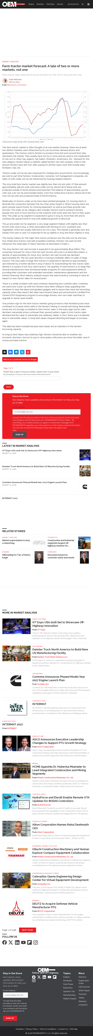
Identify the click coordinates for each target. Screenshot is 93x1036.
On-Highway (37, 646)
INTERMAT (39, 704)
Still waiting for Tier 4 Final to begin (16, 556)
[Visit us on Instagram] (35, 942)
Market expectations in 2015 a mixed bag (16, 541)
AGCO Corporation (45, 747)
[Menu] (88, 4)
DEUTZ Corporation (46, 911)
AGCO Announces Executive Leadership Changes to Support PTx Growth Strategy (59, 741)
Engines (5, 552)
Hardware (52, 552)
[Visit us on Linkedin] (17, 942)
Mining (35, 763)
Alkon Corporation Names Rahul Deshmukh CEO (60, 826)
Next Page (27, 930)
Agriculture (38, 736)
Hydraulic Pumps (39, 821)
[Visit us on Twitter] (10, 942)
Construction (38, 701)
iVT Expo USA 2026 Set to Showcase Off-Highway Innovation (32, 450)
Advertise (20, 1029)
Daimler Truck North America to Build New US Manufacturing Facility (36, 466)
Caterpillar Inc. (44, 884)
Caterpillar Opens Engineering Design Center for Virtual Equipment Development (60, 878)
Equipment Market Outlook (44, 846)
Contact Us (63, 1029)
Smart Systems (39, 619)
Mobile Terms (72, 428)
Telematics (53, 537)
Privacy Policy (22, 430)
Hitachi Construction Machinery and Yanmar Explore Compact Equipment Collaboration (60, 851)
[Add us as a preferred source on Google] (28, 352)
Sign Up (19, 435)
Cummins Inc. (43, 684)
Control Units (39, 794)
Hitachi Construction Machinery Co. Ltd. (55, 778)
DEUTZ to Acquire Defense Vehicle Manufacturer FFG (55, 905)
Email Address (19, 407)
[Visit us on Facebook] (4, 942)
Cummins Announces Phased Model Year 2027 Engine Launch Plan (34, 482)
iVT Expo (41, 630)
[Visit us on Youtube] (23, 942)
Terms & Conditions (48, 1029)
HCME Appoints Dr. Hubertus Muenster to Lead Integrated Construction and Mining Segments (59, 770)
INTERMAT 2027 (10, 498)
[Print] (4, 352)
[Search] (82, 4)
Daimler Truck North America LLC (52, 657)
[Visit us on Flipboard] (29, 942)
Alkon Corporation (45, 832)
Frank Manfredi (15, 79)
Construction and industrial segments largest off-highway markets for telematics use (61, 543)
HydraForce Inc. (44, 805)
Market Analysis (10, 62)
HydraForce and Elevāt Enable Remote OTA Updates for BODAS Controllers (60, 799)
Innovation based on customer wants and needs (61, 556)
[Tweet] (22, 352)
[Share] (10, 352)
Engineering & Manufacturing (45, 873)
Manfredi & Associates (16, 85)
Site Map (73, 1029)
